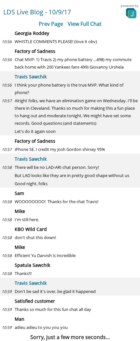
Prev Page (51, 23)
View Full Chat (85, 23)
